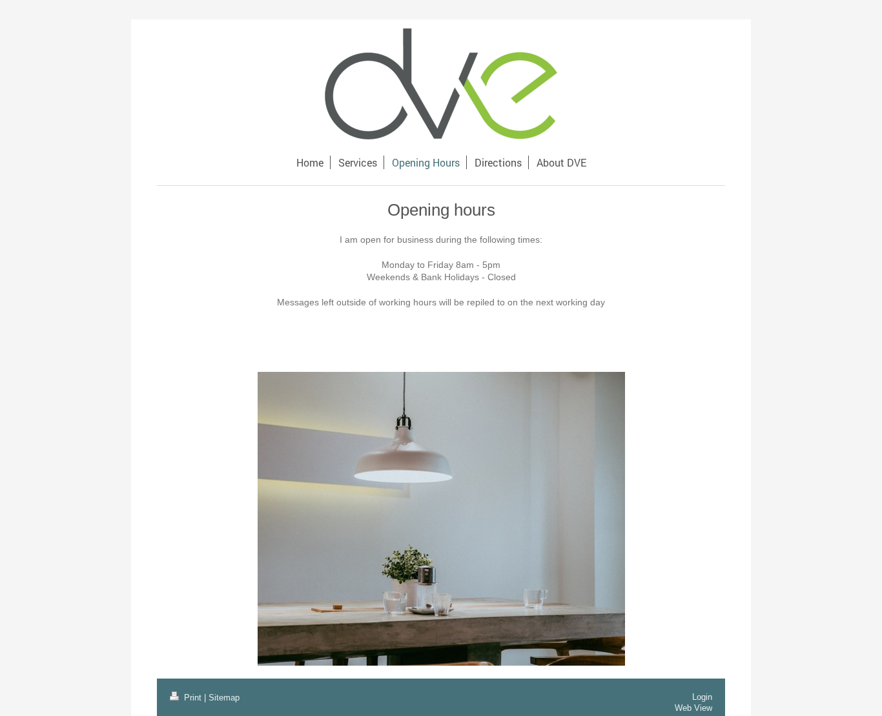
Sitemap (224, 697)
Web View (693, 707)
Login (702, 696)
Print (192, 697)
